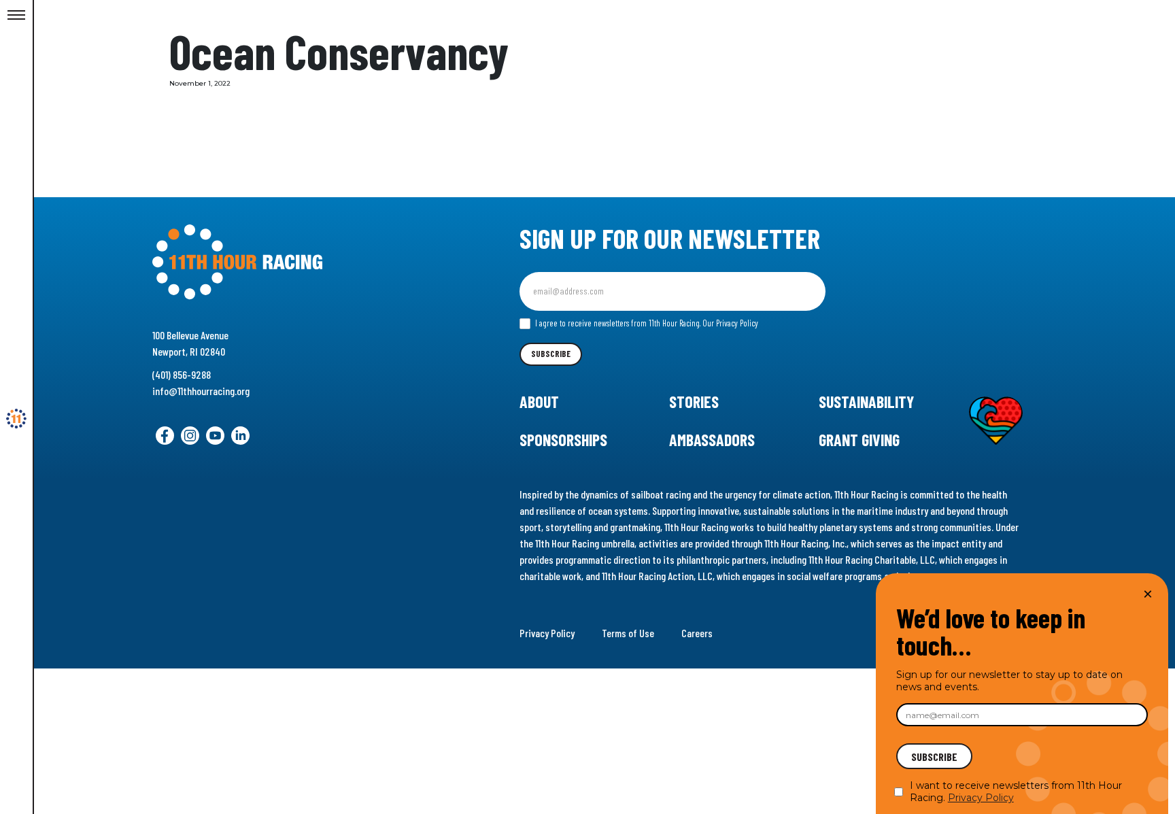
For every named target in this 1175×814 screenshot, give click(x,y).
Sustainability (866, 401)
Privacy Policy (547, 632)
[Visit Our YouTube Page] (215, 436)
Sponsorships (563, 440)
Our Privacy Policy (730, 323)
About (539, 401)
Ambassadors (712, 440)
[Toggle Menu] (16, 15)
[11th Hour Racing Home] (294, 262)
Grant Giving (859, 440)
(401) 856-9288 (181, 374)
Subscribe (551, 353)
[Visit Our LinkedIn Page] (240, 436)
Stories (694, 401)
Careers (697, 632)
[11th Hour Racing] (16, 419)
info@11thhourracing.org (201, 390)
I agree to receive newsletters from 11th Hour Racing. (645, 323)
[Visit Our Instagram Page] (190, 436)
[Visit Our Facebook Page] (164, 436)
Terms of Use (628, 632)
